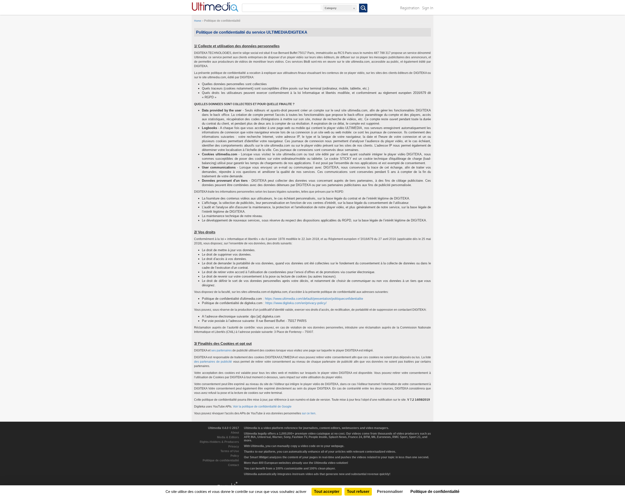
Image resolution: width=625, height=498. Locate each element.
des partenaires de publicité (213, 361)
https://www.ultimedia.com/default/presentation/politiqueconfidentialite (314, 298)
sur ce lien (308, 413)
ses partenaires (221, 350)
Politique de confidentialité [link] (434, 491)
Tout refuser (358, 491)
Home (197, 20)
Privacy (233, 446)
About (235, 432)
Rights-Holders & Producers (219, 442)
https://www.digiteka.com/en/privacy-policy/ (296, 303)
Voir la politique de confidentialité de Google (262, 406)
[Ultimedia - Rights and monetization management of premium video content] (215, 7)
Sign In (427, 7)
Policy (234, 456)
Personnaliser (390, 491)
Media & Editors (228, 437)
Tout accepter (326, 491)
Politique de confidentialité (221, 460)
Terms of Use (229, 451)
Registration (409, 7)
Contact (233, 465)
